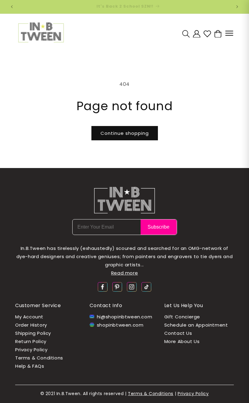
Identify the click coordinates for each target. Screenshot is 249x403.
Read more (124, 273)
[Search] (186, 33)
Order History (31, 325)
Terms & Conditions (39, 358)
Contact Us (178, 333)
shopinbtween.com (120, 325)
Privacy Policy (31, 349)
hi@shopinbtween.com (124, 317)
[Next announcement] (237, 6)
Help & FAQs (29, 366)
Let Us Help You (183, 305)
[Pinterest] (117, 286)
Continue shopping (125, 133)
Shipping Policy (33, 333)
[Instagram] (132, 286)
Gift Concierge (182, 317)
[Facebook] (102, 286)
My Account (29, 317)
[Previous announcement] (12, 6)
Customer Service (38, 305)
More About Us (182, 341)
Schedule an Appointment (196, 325)
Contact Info (106, 305)
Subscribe (158, 227)
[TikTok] (146, 286)
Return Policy (30, 341)
